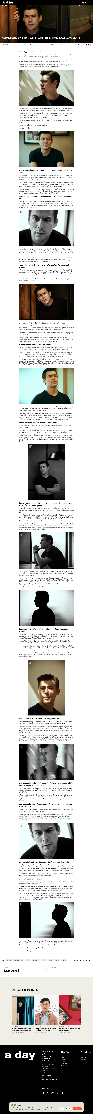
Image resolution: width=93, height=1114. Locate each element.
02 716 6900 (48, 1075)
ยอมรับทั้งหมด (77, 1109)
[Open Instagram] (90, 960)
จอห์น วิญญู (8, 960)
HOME (63, 1055)
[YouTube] (61, 1093)
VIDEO (63, 1057)
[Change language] (83, 2)
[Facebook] (43, 1093)
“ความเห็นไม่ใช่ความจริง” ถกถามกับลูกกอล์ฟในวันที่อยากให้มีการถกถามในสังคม (46, 1029)
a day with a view (64, 1026)
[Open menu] (90, 3)
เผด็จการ (64, 960)
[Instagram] (48, 1093)
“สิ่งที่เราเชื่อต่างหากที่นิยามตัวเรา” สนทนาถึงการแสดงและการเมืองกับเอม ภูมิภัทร (22, 1029)
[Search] (86, 3)
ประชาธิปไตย (57, 960)
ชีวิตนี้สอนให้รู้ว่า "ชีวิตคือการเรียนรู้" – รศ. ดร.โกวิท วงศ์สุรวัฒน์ (69, 1029)
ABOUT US (84, 1055)
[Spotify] (52, 1093)
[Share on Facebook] (80, 960)
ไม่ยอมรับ (68, 1109)
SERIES (63, 1061)
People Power (39, 1026)
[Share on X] (84, 960)
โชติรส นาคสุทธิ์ (58, 45)
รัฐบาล (50, 960)
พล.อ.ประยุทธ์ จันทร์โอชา (18, 960)
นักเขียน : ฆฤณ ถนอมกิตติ (40, 1032)
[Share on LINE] (87, 960)
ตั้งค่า (45, 1109)
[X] (57, 1093)
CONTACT (83, 1057)
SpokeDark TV (67, 62)
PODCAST (63, 1059)
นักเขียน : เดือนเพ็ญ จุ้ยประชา (18, 1032)
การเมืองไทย (44, 960)
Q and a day (28, 45)
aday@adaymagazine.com (49, 1080)
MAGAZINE (64, 1063)
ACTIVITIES (64, 1065)
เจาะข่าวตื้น (48, 62)
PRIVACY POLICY (85, 1059)
